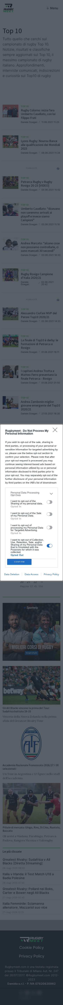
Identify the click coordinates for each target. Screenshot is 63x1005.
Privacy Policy (51, 574)
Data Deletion (11, 574)
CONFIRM (19, 562)
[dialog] (31, 502)
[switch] (49, 502)
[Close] (56, 431)
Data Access (31, 574)
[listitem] (31, 493)
